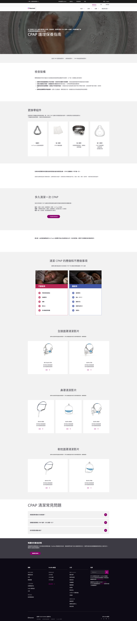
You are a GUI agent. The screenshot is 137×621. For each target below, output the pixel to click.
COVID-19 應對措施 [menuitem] (74, 592)
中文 (104, 1)
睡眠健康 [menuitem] (107, 4)
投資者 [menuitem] (71, 587)
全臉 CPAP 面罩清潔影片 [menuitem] (57, 58)
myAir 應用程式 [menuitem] (31, 588)
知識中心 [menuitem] (71, 1)
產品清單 (51, 584)
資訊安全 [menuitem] (72, 590)
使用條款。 (104, 582)
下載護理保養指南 (53, 216)
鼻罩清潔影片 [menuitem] (69, 58)
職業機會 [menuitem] (72, 585)
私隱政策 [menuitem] (53, 619)
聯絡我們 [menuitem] (72, 601)
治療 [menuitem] (96, 8)
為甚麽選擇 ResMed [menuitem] (62, 1)
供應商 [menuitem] (71, 595)
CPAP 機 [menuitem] (50, 574)
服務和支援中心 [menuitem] (73, 603)
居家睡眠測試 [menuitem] (31, 597)
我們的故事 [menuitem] (72, 577)
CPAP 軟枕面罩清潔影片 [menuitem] (80, 58)
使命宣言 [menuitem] (72, 579)
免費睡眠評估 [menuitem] (31, 586)
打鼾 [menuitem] (101, 4)
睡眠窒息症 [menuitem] (94, 4)
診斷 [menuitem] (88, 8)
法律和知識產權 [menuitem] (45, 619)
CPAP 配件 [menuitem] (51, 579)
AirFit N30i (68, 421)
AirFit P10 (48, 480)
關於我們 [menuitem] (72, 574)
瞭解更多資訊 (35, 553)
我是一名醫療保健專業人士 (34, 1)
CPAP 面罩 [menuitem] (51, 577)
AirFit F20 (89, 362)
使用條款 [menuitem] (39, 619)
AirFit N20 (96, 421)
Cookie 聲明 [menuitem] (59, 619)
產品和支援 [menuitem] (104, 8)
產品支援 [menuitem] (72, 606)
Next (107, 572)
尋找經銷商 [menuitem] (78, 1)
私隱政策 (102, 583)
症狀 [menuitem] (81, 8)
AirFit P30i (89, 480)
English (107, 1)
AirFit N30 (41, 421)
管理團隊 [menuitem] (72, 582)
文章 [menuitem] (29, 591)
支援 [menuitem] (85, 1)
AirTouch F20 (48, 362)
